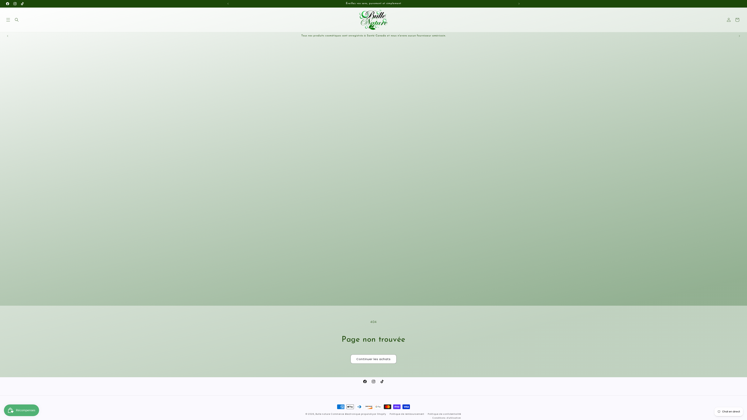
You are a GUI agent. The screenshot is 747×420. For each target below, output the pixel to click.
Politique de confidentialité (444, 414)
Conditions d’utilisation (446, 417)
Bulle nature (323, 414)
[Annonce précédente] (228, 3)
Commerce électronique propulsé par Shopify (358, 414)
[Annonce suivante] (519, 3)
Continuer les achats (373, 359)
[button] (8, 20)
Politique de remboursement (407, 414)
